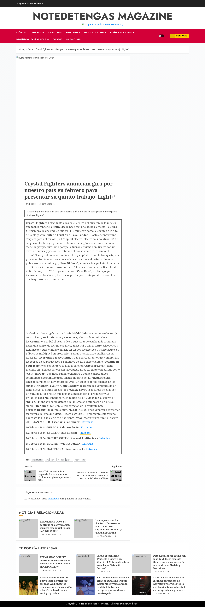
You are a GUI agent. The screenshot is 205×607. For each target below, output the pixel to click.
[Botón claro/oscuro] (161, 35)
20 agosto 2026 (162, 572)
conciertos (37, 32)
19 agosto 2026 (162, 594)
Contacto (182, 35)
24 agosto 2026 (49, 535)
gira (47, 459)
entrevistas (73, 32)
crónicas (21, 32)
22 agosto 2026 (104, 536)
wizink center (80, 459)
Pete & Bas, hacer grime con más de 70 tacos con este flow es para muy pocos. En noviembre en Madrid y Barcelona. (169, 562)
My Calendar (73, 39)
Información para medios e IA (32, 39)
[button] (167, 36)
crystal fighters (37, 459)
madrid (61, 459)
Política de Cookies (95, 32)
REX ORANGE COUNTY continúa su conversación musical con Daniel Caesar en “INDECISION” (55, 526)
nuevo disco (55, 32)
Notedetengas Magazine (102, 16)
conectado (53, 498)
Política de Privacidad (122, 32)
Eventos (57, 39)
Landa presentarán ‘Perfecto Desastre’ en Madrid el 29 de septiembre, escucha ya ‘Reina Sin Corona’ (108, 526)
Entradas (87, 422)
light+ (53, 459)
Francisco (31, 204)
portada (69, 459)
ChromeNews (117, 603)
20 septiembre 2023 (47, 204)
